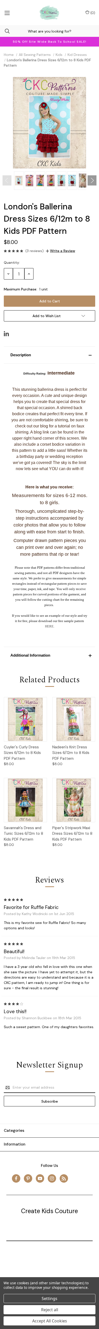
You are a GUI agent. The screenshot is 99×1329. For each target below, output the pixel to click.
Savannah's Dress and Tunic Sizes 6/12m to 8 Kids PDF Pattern (23, 833)
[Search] (5, 31)
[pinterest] (28, 1178)
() (92, 12)
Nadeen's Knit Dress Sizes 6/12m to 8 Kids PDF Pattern (70, 753)
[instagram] (52, 1178)
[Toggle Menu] (7, 12)
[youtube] (40, 1178)
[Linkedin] (6, 333)
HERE (49, 626)
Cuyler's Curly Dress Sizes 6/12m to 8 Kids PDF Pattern (22, 753)
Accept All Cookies (49, 1321)
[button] (49, 355)
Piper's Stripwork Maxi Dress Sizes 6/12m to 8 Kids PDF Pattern (72, 833)
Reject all (49, 1309)
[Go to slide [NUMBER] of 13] (7, 180)
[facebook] (16, 1178)
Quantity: (12, 262)
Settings (49, 1298)
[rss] (64, 1178)
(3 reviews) (34, 251)
